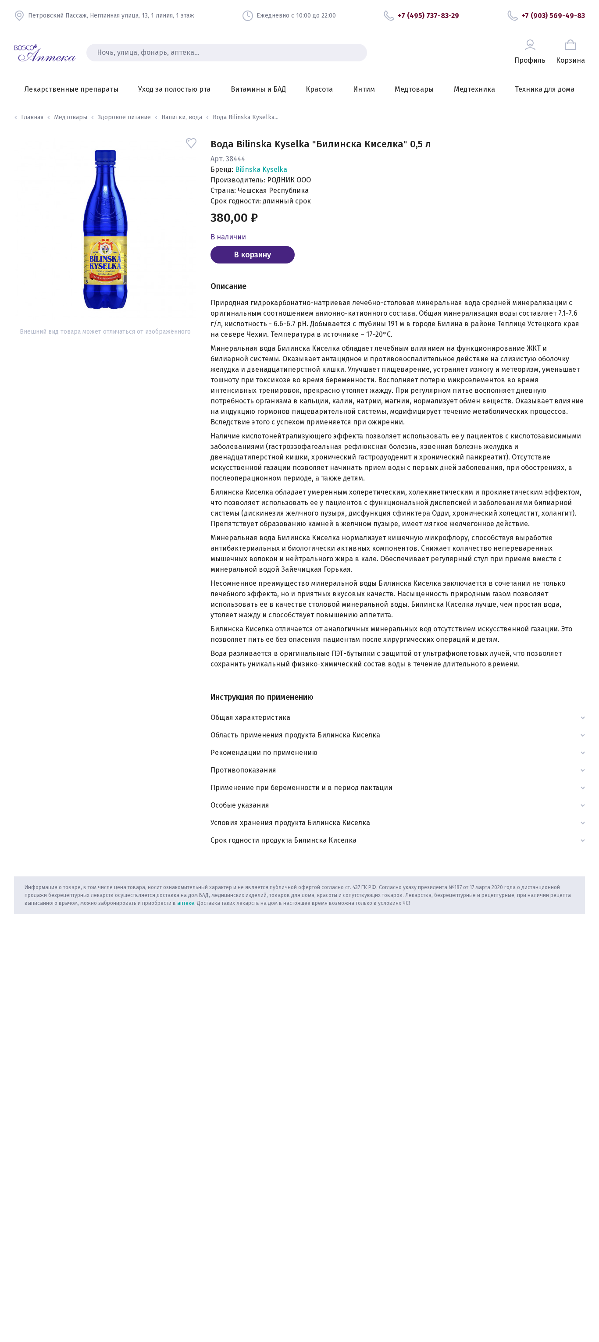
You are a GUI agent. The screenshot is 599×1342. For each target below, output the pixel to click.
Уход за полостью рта (174, 89)
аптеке (185, 903)
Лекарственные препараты (71, 89)
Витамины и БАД (258, 89)
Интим (364, 89)
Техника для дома (544, 89)
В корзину (252, 255)
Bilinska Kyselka (261, 169)
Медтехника (474, 89)
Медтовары (414, 89)
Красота (319, 89)
